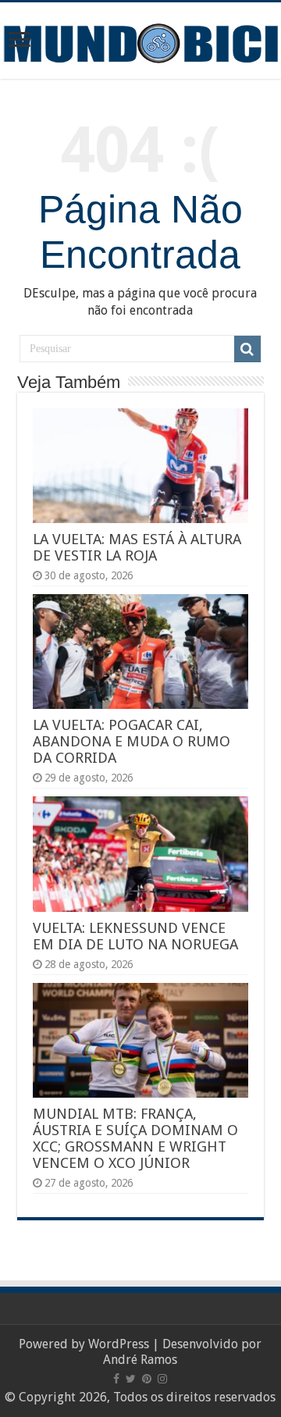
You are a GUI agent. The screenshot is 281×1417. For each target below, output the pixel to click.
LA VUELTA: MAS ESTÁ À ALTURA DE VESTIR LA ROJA (137, 547)
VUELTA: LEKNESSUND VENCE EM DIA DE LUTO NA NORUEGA (135, 936)
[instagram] (162, 1378)
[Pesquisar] (247, 349)
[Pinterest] (146, 1378)
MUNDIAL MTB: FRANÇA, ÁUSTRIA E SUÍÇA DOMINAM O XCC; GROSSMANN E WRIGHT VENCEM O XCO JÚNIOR (135, 1138)
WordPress (118, 1344)
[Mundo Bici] (140, 41)
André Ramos (140, 1359)
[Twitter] (130, 1378)
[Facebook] (116, 1378)
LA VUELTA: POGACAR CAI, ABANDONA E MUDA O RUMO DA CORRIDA (131, 741)
